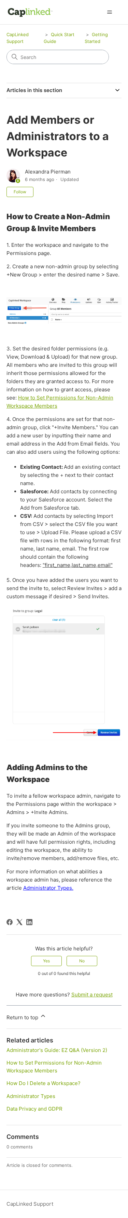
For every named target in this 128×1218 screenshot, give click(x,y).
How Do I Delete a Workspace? (43, 1083)
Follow (20, 191)
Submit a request (92, 994)
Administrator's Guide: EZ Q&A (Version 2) (56, 1050)
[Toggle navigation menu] (109, 12)
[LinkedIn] (29, 922)
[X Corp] (19, 922)
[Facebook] (9, 922)
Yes (46, 960)
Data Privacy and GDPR (34, 1109)
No (82, 960)
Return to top (23, 1017)
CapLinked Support (29, 1204)
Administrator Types (30, 1096)
